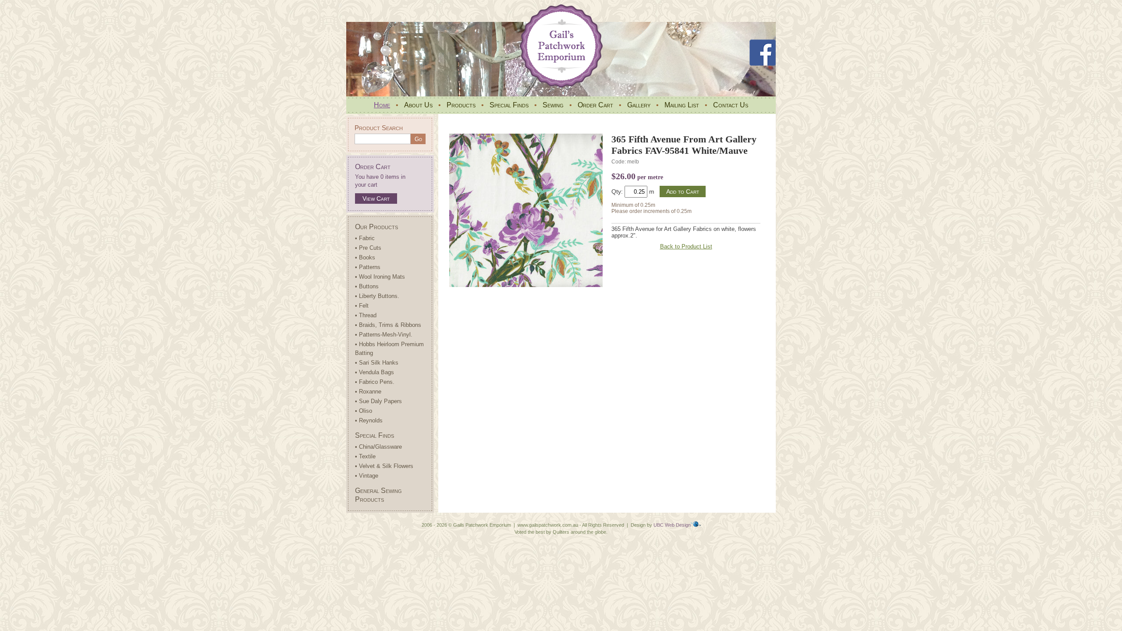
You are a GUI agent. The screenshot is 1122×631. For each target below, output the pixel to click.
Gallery (638, 105)
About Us (418, 105)
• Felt (362, 305)
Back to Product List (686, 246)
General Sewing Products (378, 495)
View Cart (376, 198)
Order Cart (595, 105)
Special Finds (509, 105)
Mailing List (681, 105)
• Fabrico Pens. (374, 382)
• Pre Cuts (368, 248)
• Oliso (363, 411)
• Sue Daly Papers (378, 401)
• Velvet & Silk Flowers (384, 466)
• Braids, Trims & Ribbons (388, 325)
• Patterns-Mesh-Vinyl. (383, 334)
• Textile (365, 456)
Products (461, 105)
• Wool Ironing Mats (380, 276)
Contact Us (730, 105)
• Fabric (365, 238)
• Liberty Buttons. (377, 296)
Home (382, 105)
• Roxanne (368, 391)
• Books (365, 257)
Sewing (553, 105)
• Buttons (367, 286)
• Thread (365, 315)
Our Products (376, 226)
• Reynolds (369, 420)
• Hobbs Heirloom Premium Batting (389, 348)
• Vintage (366, 475)
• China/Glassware (378, 446)
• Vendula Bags (374, 372)
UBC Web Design (672, 525)
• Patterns (367, 267)
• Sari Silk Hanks (376, 362)
